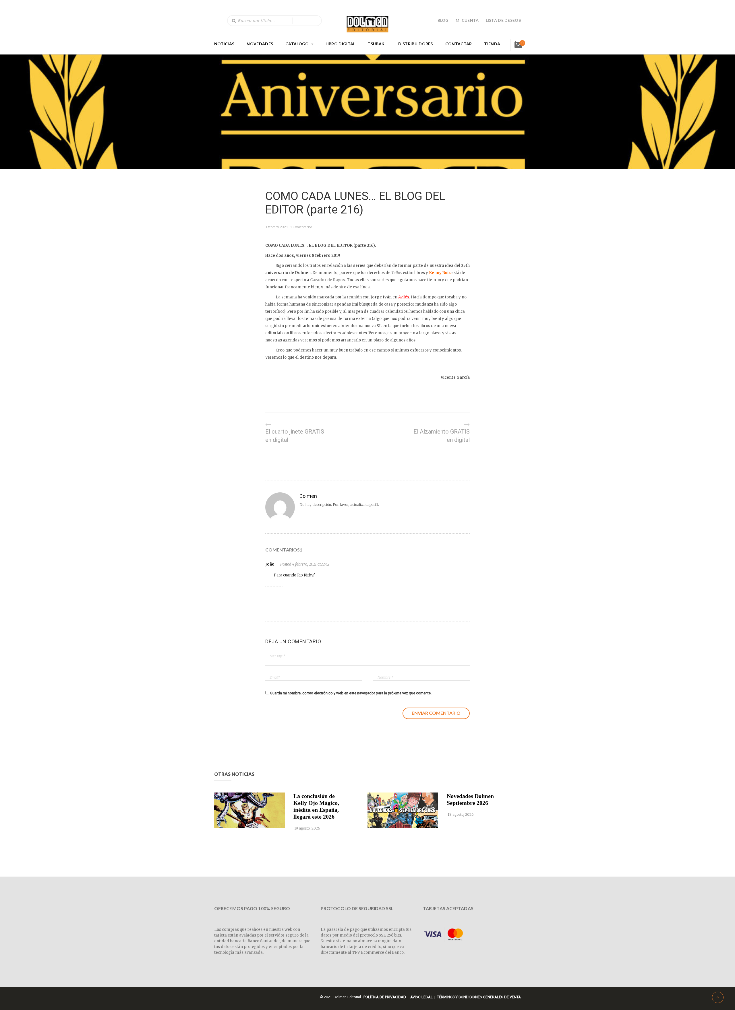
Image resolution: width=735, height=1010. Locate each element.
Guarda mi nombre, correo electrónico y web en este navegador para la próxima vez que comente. (351, 693)
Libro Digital (340, 43)
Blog (443, 20)
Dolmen (308, 496)
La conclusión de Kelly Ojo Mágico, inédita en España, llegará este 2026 (316, 806)
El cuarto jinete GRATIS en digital (294, 435)
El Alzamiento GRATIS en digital (441, 435)
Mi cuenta (467, 20)
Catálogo (297, 43)
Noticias (224, 43)
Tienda (492, 43)
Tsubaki (377, 43)
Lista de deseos (503, 20)
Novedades (260, 43)
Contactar (458, 43)
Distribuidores (415, 43)
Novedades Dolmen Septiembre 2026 (470, 799)
